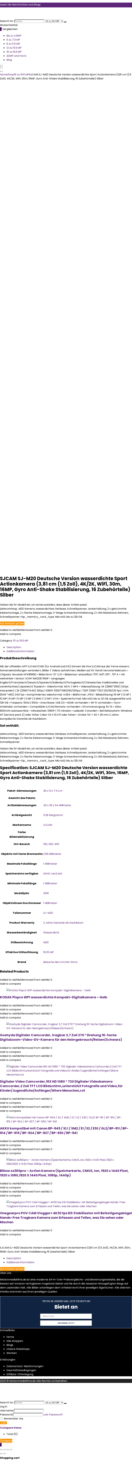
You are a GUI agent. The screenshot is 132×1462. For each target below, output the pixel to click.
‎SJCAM (47, 825)
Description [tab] (13, 647)
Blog (9, 60)
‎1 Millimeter (50, 864)
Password (6, 1414)
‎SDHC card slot (52, 873)
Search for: (7, 21)
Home (4, 74)
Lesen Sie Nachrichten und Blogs (20, 4)
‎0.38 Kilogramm (53, 815)
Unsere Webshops (18, 1349)
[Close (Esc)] (11, 1449)
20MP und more (16, 56)
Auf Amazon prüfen (12, 623)
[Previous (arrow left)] (1, 1453)
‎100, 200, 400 (51, 844)
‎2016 (46, 893)
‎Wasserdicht (51, 932)
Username (6, 1410)
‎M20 (46, 942)
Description (13, 1258)
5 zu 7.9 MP (13, 40)
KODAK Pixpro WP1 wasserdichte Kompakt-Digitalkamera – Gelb (53, 997)
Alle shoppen (14, 1341)
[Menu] (1, 66)
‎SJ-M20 (48, 913)
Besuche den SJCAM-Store (60, 962)
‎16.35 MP (48, 952)
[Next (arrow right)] (4, 1453)
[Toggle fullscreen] (4, 1449)
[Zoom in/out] (1, 1449)
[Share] (7, 1449)
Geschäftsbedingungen (21, 1370)
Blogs (9, 1345)
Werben (11, 1353)
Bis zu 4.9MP (13, 36)
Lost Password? (53, 1414)
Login (3, 1423)
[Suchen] (65, 21)
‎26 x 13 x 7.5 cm (52, 791)
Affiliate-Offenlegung (19, 1374)
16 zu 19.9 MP (14, 52)
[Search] (1, 71)
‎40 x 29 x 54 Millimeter (57, 805)
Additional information (20, 1262)
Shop (11, 74)
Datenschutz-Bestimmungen (24, 1366)
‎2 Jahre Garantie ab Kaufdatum (63, 923)
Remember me (13, 1418)
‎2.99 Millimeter (52, 854)
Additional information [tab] (20, 651)
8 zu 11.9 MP (13, 44)
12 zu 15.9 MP (14, 48)
